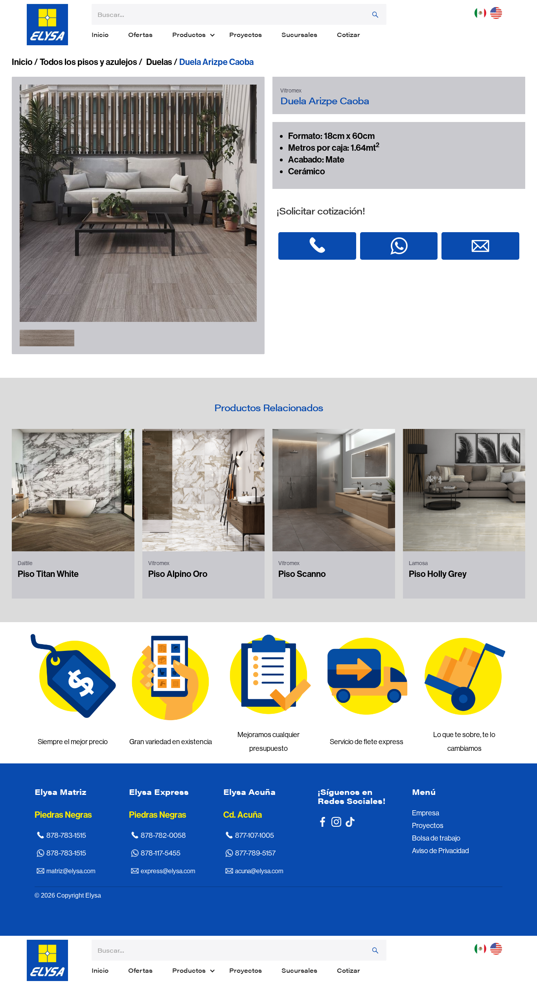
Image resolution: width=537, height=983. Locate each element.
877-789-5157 (255, 853)
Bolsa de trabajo (436, 838)
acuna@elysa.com (259, 871)
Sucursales (299, 34)
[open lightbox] (47, 338)
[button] (190, 35)
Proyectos (245, 34)
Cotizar (348, 34)
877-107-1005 (254, 835)
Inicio (100, 34)
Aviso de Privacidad (440, 851)
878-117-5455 (160, 853)
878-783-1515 (66, 835)
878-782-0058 (163, 835)
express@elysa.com (168, 871)
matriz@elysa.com (71, 871)
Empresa (425, 813)
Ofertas (140, 34)
